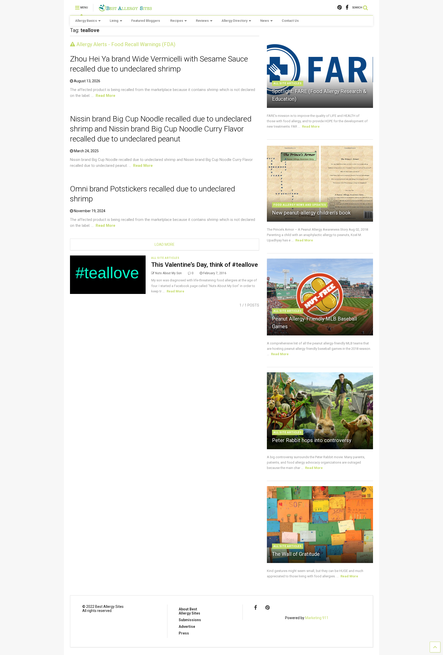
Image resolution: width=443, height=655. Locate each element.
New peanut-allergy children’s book (311, 213)
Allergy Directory (234, 21)
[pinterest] (339, 8)
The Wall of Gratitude (296, 554)
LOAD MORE (165, 244)
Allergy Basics (86, 21)
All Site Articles (165, 258)
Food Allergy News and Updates (300, 204)
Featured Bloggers (145, 21)
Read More (105, 95)
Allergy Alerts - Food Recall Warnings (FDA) (125, 44)
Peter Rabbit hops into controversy (311, 440)
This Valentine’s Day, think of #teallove (204, 264)
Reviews (202, 21)
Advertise (187, 627)
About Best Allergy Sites (189, 611)
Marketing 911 (316, 618)
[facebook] (347, 8)
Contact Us (290, 21)
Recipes (176, 21)
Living (114, 21)
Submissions (190, 620)
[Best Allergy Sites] (125, 9)
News (264, 21)
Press (184, 633)
